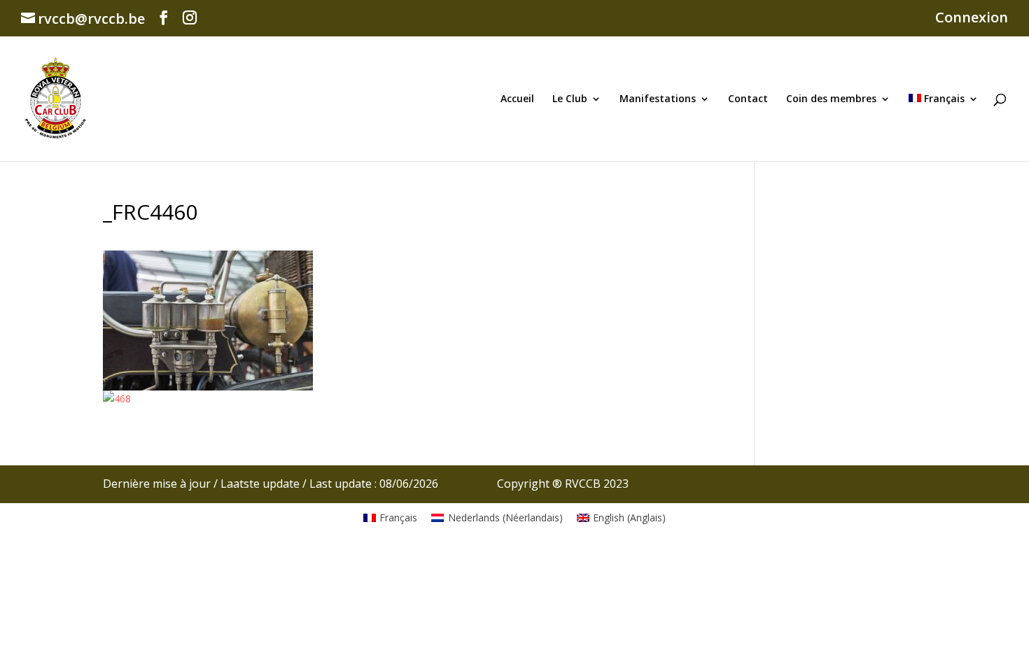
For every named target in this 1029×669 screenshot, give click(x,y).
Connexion (971, 18)
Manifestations (658, 99)
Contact (748, 99)
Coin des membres (831, 99)
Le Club (569, 99)
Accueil (517, 99)
